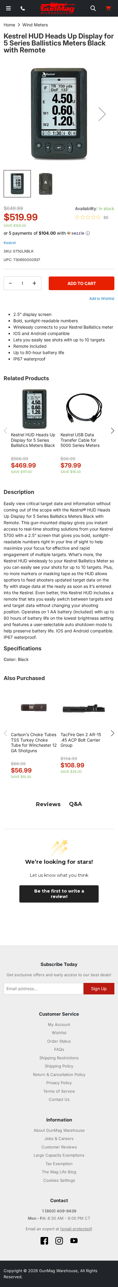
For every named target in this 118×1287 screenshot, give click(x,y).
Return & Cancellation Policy (59, 1074)
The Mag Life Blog (59, 1171)
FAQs (59, 1049)
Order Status (59, 1041)
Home (9, 24)
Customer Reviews (59, 1147)
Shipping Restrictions (59, 1057)
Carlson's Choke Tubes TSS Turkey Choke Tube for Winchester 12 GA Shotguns (34, 742)
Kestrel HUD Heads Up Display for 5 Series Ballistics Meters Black (33, 440)
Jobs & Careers (59, 1138)
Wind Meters (35, 24)
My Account (59, 1024)
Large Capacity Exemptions (59, 1155)
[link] (91, 217)
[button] (102, 114)
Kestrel (10, 242)
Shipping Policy (59, 1066)
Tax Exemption (59, 1163)
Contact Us (59, 1099)
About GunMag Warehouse (59, 1130)
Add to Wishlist (101, 298)
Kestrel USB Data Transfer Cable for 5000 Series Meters (80, 440)
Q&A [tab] (75, 804)
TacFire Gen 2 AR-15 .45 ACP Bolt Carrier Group (81, 740)
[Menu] (8, 8)
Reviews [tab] (48, 804)
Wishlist (59, 1032)
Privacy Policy (59, 1082)
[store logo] (58, 8)
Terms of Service (59, 1091)
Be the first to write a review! (59, 893)
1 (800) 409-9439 (59, 1210)
